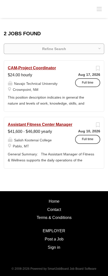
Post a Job (54, 239)
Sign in (54, 247)
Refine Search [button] (54, 49)
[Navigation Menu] (99, 9)
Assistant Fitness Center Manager (40, 124)
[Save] (97, 70)
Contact (54, 209)
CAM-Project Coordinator (32, 68)
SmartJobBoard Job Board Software (71, 268)
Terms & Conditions (54, 217)
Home (54, 201)
